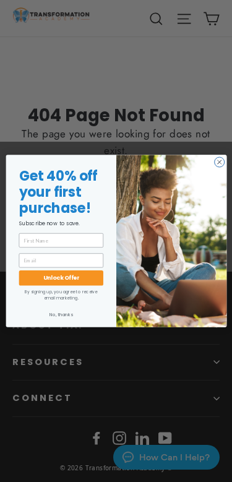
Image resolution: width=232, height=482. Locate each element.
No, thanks (61, 314)
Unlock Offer (61, 277)
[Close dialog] (219, 162)
